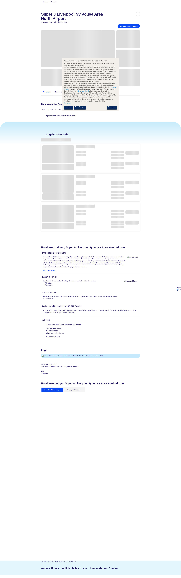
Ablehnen (69, 107)
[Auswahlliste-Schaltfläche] (138, 14)
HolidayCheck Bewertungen (52, 390)
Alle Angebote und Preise (129, 26)
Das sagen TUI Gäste (73, 390)
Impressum (67, 103)
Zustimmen (111, 107)
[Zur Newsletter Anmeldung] (179, 290)
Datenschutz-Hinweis (83, 91)
